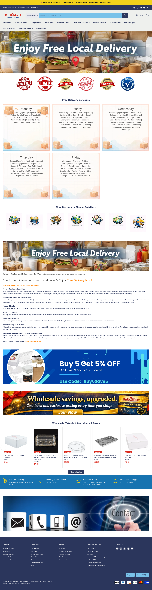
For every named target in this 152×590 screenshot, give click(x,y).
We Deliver (34, 551)
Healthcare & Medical (94, 562)
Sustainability (63, 560)
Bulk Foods (7, 22)
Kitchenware (115, 22)
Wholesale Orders (8, 557)
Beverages (49, 22)
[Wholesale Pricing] (94, 481)
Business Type (129, 22)
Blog (32, 565)
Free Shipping (40, 28)
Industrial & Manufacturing (96, 557)
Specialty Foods (25, 28)
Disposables (36, 22)
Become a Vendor (8, 560)
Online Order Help (37, 554)
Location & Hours (8, 548)
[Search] (125, 15)
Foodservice (91, 548)
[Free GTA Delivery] (21, 481)
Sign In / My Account (23, 7)
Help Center (35, 548)
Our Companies (64, 557)
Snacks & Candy (63, 22)
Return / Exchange (65, 554)
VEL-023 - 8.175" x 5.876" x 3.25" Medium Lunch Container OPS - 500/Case (45, 457)
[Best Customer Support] (131, 481)
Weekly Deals (35, 560)
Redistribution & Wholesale (96, 565)
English (129, 575)
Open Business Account (9, 7)
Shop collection (76, 472)
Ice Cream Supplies (81, 22)
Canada (141, 575)
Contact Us (34, 7)
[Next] (148, 447)
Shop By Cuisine (9, 28)
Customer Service (8, 554)
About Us (62, 548)
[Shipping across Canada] (57, 481)
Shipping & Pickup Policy (10, 581)
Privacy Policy (47, 581)
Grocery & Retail (92, 551)
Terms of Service (35, 581)
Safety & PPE (91, 560)
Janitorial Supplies (99, 22)
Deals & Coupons (36, 557)
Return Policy (24, 581)
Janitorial (90, 554)
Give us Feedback (37, 562)
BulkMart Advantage (65, 551)
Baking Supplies (21, 22)
